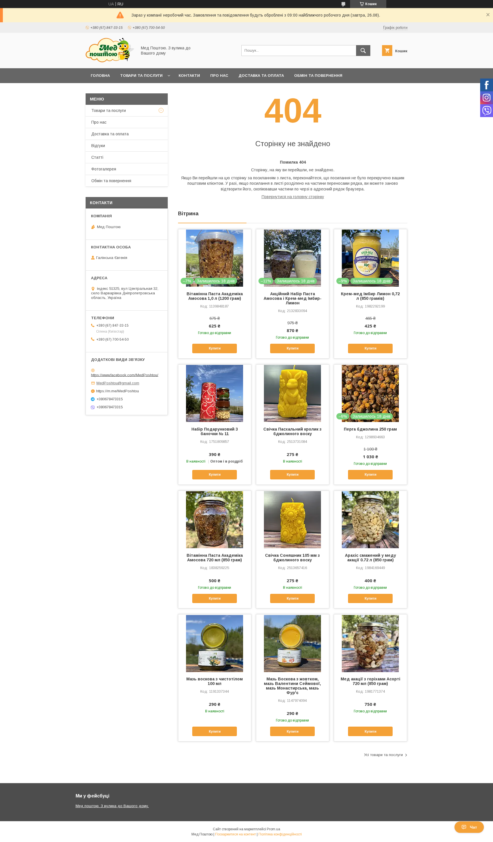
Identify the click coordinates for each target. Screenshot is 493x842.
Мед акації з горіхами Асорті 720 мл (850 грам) (370, 681)
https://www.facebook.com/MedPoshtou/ (124, 375)
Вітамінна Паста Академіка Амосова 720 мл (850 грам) (215, 557)
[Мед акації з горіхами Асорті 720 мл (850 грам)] (370, 643)
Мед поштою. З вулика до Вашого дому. (112, 806)
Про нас (219, 75)
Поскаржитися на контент (235, 834)
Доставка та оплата (110, 134)
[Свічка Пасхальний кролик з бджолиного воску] (292, 393)
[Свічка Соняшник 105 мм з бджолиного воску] (292, 519)
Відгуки (98, 145)
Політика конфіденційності (280, 834)
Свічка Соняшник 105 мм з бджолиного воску (292, 557)
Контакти (189, 75)
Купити (215, 348)
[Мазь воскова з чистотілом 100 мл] (214, 643)
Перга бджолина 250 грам (370, 429)
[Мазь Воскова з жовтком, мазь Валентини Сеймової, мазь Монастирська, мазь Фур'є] (292, 643)
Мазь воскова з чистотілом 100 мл (214, 681)
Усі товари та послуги (383, 755)
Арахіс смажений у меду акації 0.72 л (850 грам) (370, 557)
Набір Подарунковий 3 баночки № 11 (214, 431)
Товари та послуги (141, 75)
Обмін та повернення (318, 75)
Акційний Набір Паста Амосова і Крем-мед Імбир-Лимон (293, 298)
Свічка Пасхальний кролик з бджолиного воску (292, 431)
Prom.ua (273, 829)
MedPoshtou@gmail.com (117, 383)
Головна (100, 75)
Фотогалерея (103, 169)
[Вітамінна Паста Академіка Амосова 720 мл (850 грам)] (214, 519)
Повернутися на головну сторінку (293, 196)
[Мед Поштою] (110, 61)
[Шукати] (363, 50)
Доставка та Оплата (261, 75)
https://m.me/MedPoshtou (117, 391)
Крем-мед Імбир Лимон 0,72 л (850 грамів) (370, 296)
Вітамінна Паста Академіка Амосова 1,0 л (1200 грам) (215, 296)
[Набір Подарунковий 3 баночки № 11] (214, 393)
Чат (473, 827)
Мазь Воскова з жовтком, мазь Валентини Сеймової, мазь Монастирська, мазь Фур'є (292, 686)
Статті (97, 157)
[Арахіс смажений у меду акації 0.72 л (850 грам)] (370, 519)
